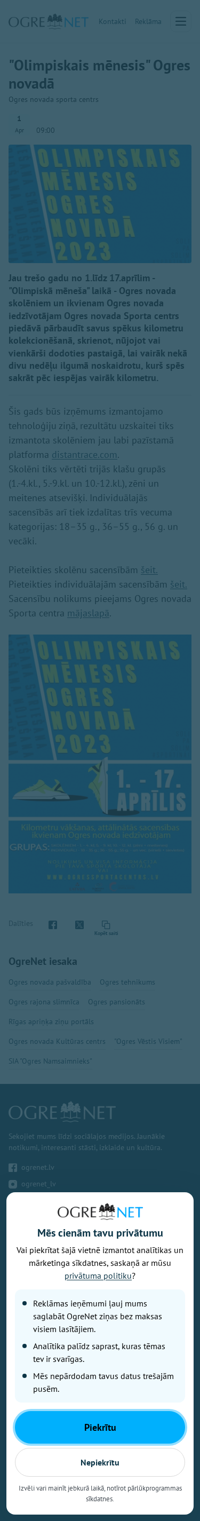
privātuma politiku (98, 1275)
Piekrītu (100, 1427)
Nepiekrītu (100, 1462)
